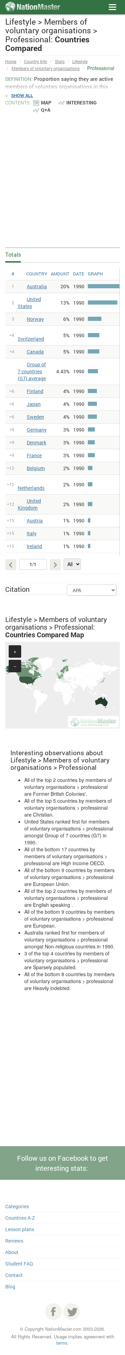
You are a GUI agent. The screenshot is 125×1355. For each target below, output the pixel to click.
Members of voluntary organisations (45, 68)
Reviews (14, 1240)
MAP (46, 102)
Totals (13, 254)
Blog (10, 1286)
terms (62, 1342)
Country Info (35, 61)
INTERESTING (81, 102)
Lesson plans (19, 1229)
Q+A (45, 109)
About (11, 1252)
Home (10, 61)
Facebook (53, 1311)
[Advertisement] (62, 179)
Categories (17, 1206)
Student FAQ (19, 1263)
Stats (60, 61)
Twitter (71, 1311)
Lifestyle (80, 61)
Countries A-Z (20, 1218)
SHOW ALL (22, 95)
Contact (14, 1275)
